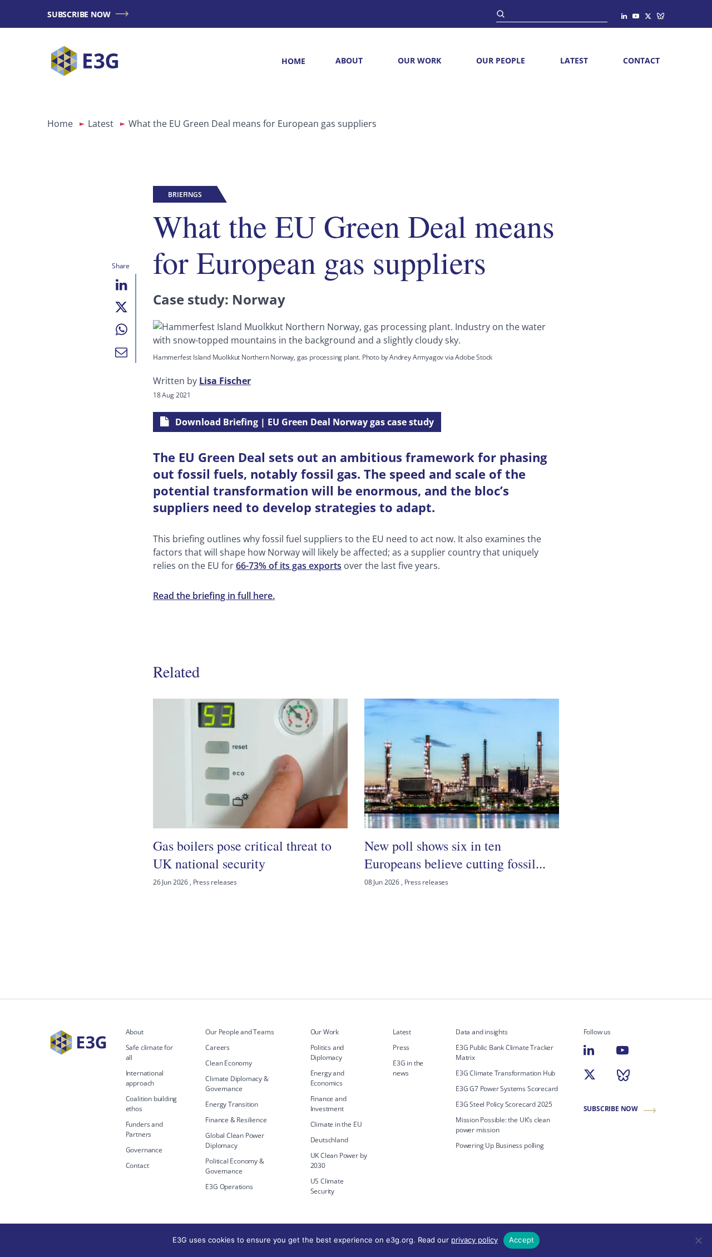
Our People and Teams (239, 1032)
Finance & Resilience (235, 1120)
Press (401, 1047)
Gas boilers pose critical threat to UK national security (242, 854)
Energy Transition (231, 1104)
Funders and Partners (144, 1129)
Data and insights (482, 1032)
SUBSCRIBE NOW (78, 14)
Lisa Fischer (225, 381)
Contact (641, 60)
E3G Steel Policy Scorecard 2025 (504, 1104)
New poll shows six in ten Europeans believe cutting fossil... (455, 854)
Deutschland (329, 1140)
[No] (698, 1240)
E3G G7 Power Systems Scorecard (507, 1088)
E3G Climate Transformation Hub (505, 1073)
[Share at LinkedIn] (121, 285)
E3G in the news (408, 1068)
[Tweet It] (121, 307)
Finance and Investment (328, 1103)
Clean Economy (228, 1063)
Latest (574, 60)
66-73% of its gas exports (289, 565)
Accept (522, 1239)
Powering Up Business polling (500, 1145)
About (349, 60)
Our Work (419, 60)
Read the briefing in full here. (214, 596)
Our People (500, 60)
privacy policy (474, 1239)
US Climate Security (327, 1186)
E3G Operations (229, 1186)
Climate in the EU (336, 1124)
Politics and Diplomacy (327, 1052)
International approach (145, 1078)
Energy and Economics (327, 1078)
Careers (217, 1047)
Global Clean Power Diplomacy (234, 1140)
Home (293, 61)
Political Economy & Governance (234, 1166)
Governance (144, 1150)
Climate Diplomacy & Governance (236, 1083)
